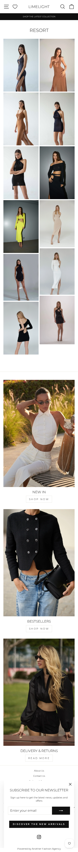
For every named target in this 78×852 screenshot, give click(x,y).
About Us (39, 770)
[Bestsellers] (39, 562)
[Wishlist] (15, 6)
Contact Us (39, 776)
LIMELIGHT (39, 6)
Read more (39, 758)
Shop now (39, 499)
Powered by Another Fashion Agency (39, 848)
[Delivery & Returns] (39, 692)
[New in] (39, 433)
